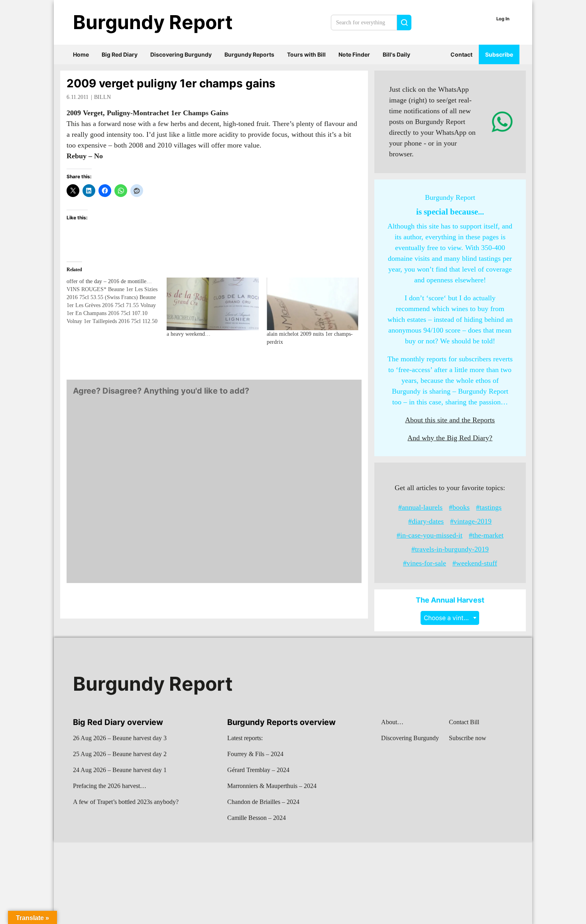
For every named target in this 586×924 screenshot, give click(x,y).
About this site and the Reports (450, 420)
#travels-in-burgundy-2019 (450, 549)
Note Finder (354, 54)
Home (81, 54)
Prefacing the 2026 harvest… (109, 785)
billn (102, 97)
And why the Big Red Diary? (449, 438)
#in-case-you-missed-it (429, 535)
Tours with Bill (306, 54)
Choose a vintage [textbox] (449, 618)
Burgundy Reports (249, 54)
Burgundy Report (153, 22)
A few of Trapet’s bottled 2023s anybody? (126, 801)
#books (459, 507)
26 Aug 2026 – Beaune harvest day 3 (120, 738)
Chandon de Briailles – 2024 (263, 801)
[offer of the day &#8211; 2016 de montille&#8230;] (117, 301)
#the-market (486, 535)
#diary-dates (426, 521)
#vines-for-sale (424, 563)
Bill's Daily (396, 54)
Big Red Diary (120, 54)
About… (392, 722)
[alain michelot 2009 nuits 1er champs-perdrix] (313, 304)
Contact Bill (464, 722)
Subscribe (499, 54)
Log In (502, 19)
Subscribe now (467, 738)
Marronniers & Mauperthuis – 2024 (272, 785)
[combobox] (450, 618)
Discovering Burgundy (181, 54)
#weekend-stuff (474, 563)
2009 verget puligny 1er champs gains (171, 83)
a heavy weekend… (188, 334)
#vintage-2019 (471, 521)
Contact (461, 54)
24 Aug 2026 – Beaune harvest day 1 (120, 769)
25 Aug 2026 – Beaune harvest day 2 (120, 754)
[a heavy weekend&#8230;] (213, 304)
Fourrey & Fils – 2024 (255, 754)
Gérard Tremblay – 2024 (258, 769)
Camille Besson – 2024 (256, 817)
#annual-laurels (420, 507)
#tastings (488, 507)
